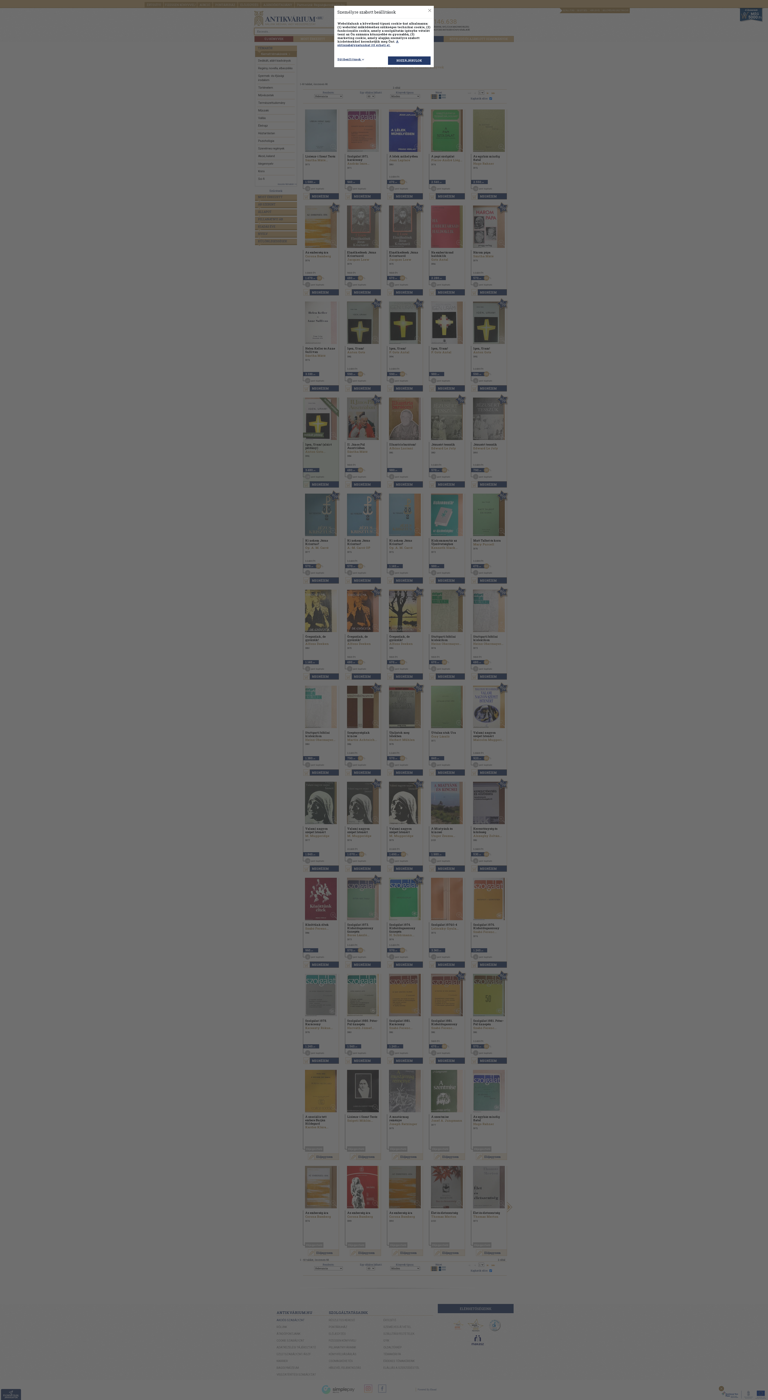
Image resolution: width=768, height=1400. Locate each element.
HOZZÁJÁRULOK (409, 60)
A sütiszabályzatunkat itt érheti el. (368, 43)
